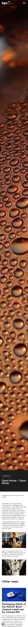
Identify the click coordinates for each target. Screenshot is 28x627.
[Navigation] (24, 3)
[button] (3, 624)
